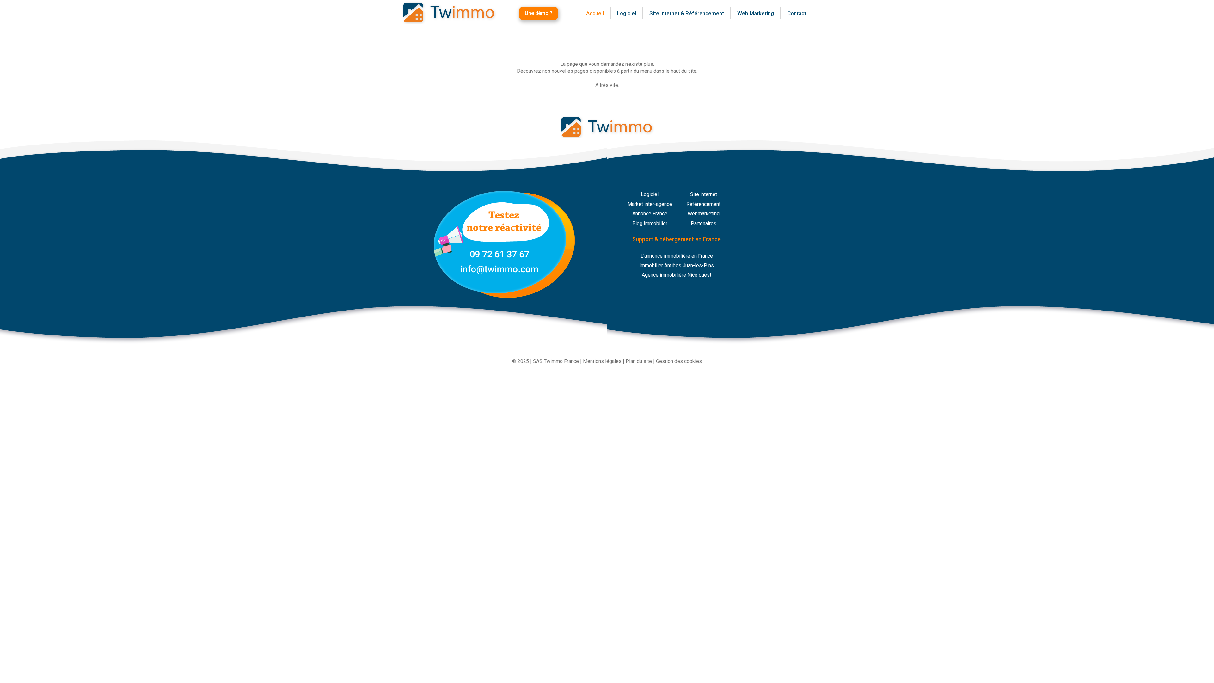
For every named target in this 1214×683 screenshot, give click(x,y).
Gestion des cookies (679, 361)
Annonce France (649, 214)
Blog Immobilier (649, 223)
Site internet (703, 194)
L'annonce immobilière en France (677, 256)
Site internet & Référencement (686, 13)
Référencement (703, 204)
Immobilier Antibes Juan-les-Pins (676, 265)
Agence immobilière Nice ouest (676, 275)
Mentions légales (602, 361)
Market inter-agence (650, 204)
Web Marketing (755, 13)
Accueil (595, 13)
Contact (796, 13)
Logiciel (650, 194)
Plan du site (639, 361)
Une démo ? (538, 13)
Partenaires (703, 223)
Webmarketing (704, 214)
